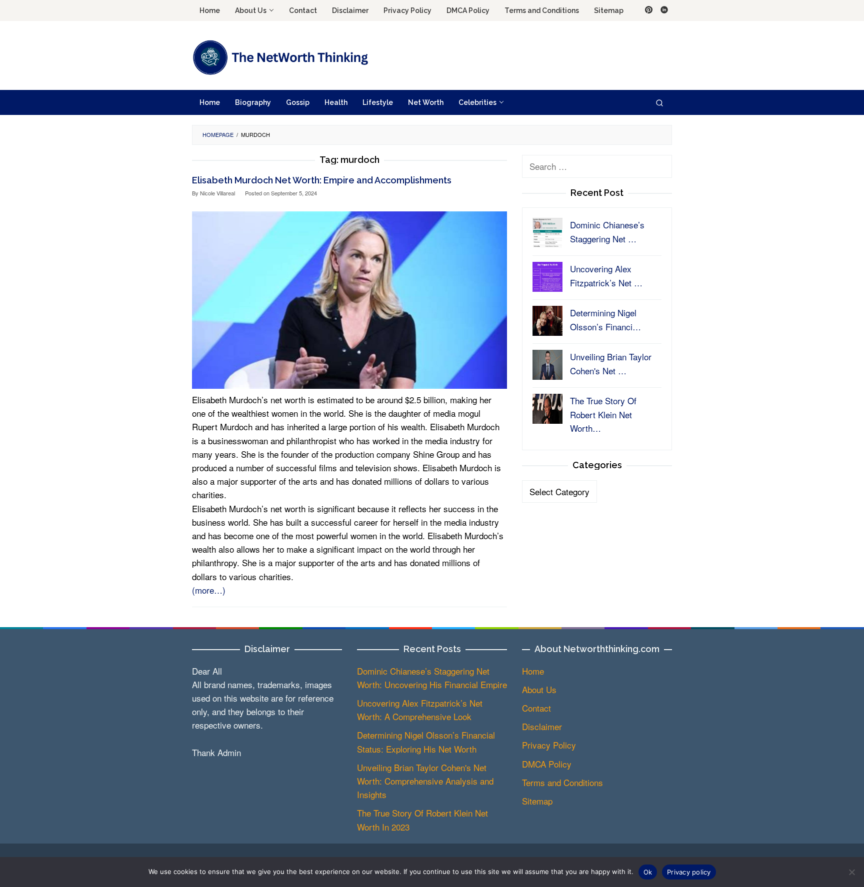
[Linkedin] (664, 10)
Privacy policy (689, 872)
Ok (648, 872)
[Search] (659, 102)
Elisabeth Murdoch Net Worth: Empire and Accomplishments (322, 180)
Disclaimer (542, 726)
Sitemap (537, 801)
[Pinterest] (648, 10)
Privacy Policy (549, 745)
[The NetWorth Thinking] (280, 56)
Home (533, 671)
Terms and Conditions (562, 782)
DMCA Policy (547, 764)
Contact (536, 708)
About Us (539, 689)
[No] (851, 872)
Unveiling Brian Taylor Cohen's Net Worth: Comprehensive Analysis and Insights (425, 781)
